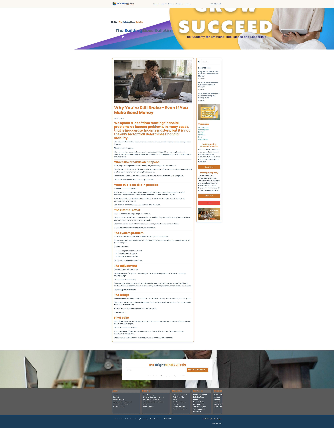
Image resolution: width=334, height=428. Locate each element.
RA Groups (176, 404)
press (200, 137)
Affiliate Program (199, 407)
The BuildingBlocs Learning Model (153, 403)
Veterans (217, 397)
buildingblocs (203, 129)
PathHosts (217, 407)
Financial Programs (180, 394)
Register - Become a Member (153, 397)
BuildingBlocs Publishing (122, 402)
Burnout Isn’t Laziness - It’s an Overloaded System (208, 85)
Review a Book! (118, 399)
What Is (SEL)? (148, 407)
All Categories (203, 127)
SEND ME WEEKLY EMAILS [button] (197, 370)
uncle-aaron (203, 139)
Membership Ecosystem (152, 399)
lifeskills (201, 134)
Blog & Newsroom (200, 394)
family (200, 132)
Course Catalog (148, 394)
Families (217, 399)
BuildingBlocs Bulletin (121, 404)
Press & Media (198, 402)
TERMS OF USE (118, 407)
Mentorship (217, 404)
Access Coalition (179, 407)
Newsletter (217, 394)
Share (210, 203)
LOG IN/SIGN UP (215, 4)
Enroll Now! (209, 167)
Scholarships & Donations (199, 410)
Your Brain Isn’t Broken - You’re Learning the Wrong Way (209, 96)
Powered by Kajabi (217, 423)
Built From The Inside (178, 398)
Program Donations (180, 409)
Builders (217, 402)
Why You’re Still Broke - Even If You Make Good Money (208, 74)
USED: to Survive (179, 402)
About (115, 394)
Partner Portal (198, 404)
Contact (116, 397)
